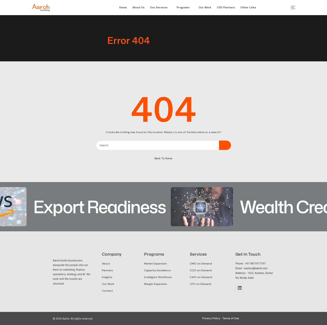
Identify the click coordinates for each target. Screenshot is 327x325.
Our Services (159, 7)
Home (123, 7)
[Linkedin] (239, 288)
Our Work (205, 7)
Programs (183, 7)
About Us (138, 7)
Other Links (248, 7)
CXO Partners (226, 7)
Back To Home (163, 158)
